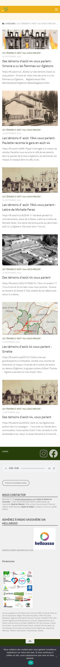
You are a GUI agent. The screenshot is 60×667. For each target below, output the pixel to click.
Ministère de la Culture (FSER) (30, 613)
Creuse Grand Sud (19, 625)
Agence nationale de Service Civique (25, 618)
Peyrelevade (32, 631)
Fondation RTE (46, 618)
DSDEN (30, 623)
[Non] (56, 656)
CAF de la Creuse (42, 623)
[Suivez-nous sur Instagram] (43, 453)
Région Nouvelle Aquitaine (27, 615)
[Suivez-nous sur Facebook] (53, 453)
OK (30, 662)
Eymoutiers (21, 631)
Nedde (40, 631)
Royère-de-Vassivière (45, 628)
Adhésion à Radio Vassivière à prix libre (17, 550)
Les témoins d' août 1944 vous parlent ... (22, 53)
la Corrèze (23, 623)
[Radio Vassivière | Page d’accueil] (6, 9)
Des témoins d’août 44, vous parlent (26, 417)
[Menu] (56, 9)
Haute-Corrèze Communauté (40, 625)
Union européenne (9, 613)
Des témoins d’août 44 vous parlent (26, 277)
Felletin (13, 631)
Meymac (5, 631)
